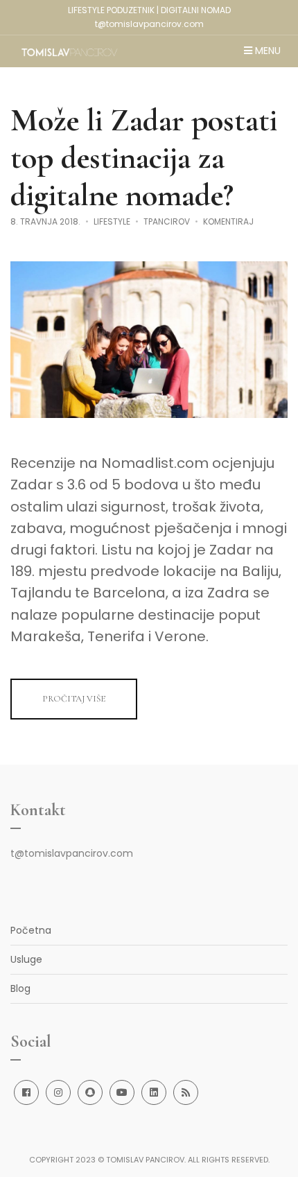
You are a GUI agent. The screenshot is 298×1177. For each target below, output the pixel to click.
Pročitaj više (73, 698)
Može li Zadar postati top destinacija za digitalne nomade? (143, 157)
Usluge (26, 959)
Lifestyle (112, 221)
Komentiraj (228, 221)
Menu (266, 51)
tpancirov (166, 221)
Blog (20, 988)
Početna (30, 930)
